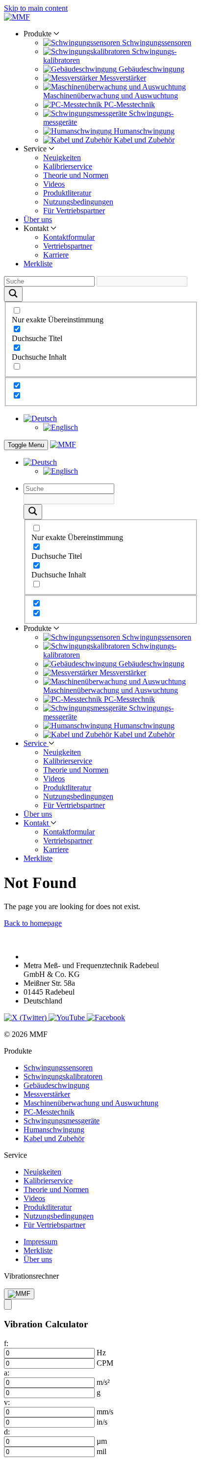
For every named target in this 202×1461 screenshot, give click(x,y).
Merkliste (38, 263)
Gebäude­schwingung (56, 1085)
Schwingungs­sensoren (58, 1067)
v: (7, 1402)
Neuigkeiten (62, 157)
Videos (54, 184)
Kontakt (37, 823)
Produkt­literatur (67, 193)
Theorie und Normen (75, 175)
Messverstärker (47, 1094)
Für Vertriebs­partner (74, 210)
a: (6, 1373)
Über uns (38, 219)
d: (7, 1432)
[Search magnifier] (13, 294)
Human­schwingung (54, 1129)
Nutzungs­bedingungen (78, 202)
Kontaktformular (69, 237)
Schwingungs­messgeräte (62, 1121)
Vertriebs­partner (67, 246)
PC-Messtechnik (49, 1112)
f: (6, 1343)
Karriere (56, 255)
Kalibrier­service (67, 166)
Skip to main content (36, 8)
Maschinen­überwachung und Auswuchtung (91, 1103)
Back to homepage (33, 923)
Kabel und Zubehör (54, 1138)
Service (36, 743)
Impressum (40, 1241)
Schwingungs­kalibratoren (63, 1076)
